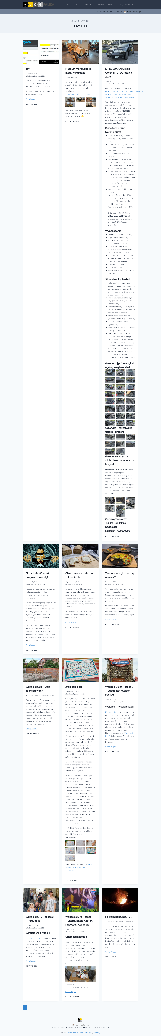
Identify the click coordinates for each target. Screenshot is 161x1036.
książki (84, 867)
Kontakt (101, 5)
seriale (68, 867)
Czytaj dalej (32, 104)
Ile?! (28, 69)
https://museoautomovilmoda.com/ (79, 94)
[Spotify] (117, 11)
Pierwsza (109, 712)
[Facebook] (104, 11)
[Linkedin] (100, 11)
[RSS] (97, 11)
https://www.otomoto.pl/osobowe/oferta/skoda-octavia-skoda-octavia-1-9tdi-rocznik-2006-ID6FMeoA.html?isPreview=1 (124, 94)
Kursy (120, 5)
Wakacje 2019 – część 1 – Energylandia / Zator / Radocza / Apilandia (79, 921)
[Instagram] (107, 11)
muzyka (78, 867)
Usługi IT (88, 1033)
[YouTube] (111, 11)
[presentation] (41, 52)
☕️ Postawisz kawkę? (132, 12)
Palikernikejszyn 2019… (118, 917)
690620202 (123, 530)
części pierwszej (34, 938)
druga (116, 712)
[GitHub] (114, 11)
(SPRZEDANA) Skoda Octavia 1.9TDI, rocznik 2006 (118, 73)
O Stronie (129, 5)
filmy (90, 864)
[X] (121, 11)
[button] (70, 99)
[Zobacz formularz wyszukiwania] (136, 4)
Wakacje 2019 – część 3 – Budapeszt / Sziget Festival (119, 691)
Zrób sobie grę (74, 687)
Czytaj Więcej (31, 99)
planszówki (69, 870)
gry (72, 867)
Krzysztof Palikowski (76, 1033)
